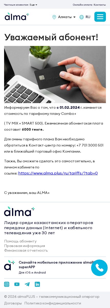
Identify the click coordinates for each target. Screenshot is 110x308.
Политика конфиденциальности (52, 303)
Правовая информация (24, 245)
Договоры (13, 303)
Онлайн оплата (82, 4)
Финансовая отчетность (26, 250)
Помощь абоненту (20, 241)
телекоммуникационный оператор (69, 296)
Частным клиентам (16, 4)
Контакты (100, 4)
